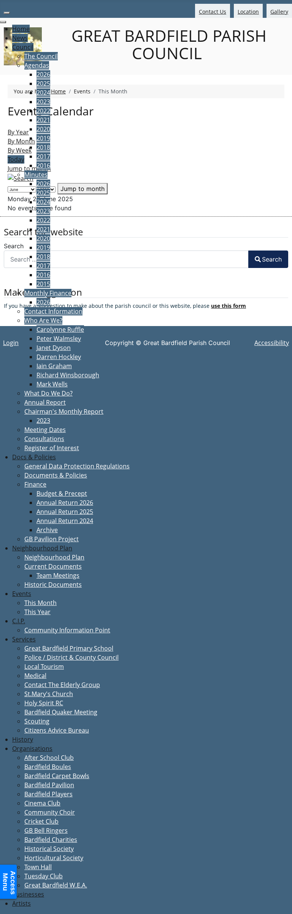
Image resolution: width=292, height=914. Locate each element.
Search (272, 259)
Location (248, 11)
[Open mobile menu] (7, 13)
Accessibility (271, 343)
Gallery (279, 11)
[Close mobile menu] (3, 22)
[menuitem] (21, 29)
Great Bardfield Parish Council (167, 44)
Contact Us (212, 11)
